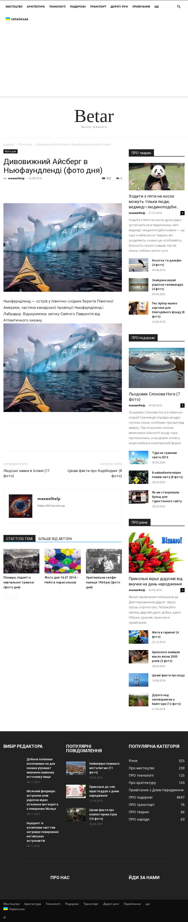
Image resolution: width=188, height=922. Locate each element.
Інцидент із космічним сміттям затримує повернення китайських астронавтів (43, 832)
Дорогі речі (119, 6)
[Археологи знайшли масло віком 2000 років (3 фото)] (138, 656)
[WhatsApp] (42, 189)
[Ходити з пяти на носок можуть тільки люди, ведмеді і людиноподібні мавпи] (157, 176)
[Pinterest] (31, 189)
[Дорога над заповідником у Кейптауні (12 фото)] (138, 699)
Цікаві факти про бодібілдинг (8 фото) (95, 473)
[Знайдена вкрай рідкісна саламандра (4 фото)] (138, 284)
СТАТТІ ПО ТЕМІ (19, 539)
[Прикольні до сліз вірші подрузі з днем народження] (76, 791)
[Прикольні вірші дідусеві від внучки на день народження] (157, 552)
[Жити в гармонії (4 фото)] (138, 637)
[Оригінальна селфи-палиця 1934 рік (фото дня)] (104, 561)
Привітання (141, 6)
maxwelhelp (16, 178)
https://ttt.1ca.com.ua (51, 505)
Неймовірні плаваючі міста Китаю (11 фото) (104, 768)
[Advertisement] (94, 62)
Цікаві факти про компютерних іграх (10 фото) (103, 814)
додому (8, 144)
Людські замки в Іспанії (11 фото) (26, 473)
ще (156, 6)
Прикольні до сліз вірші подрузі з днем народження (104, 791)
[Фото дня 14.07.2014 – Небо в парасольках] (63, 561)
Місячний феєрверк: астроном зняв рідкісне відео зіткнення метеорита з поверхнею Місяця (42, 800)
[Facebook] (8, 189)
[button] (179, 6)
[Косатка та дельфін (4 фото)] (138, 265)
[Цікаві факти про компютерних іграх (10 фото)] (76, 814)
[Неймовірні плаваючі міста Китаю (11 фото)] (76, 768)
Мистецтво (14, 6)
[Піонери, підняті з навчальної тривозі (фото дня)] (21, 561)
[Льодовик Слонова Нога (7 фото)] (157, 368)
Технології (57, 6)
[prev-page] (6, 597)
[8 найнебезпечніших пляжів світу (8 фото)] (138, 477)
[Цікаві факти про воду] (138, 680)
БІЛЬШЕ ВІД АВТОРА (55, 539)
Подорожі (78, 6)
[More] (53, 189)
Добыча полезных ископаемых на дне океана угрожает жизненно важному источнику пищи (41, 768)
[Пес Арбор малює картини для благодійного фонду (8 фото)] (138, 308)
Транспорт (98, 6)
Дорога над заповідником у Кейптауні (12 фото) (166, 699)
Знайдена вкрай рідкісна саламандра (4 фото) (167, 285)
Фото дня (25, 144)
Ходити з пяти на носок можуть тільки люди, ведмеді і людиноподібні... (154, 201)
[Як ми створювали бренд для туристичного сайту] (138, 497)
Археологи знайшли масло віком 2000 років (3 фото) (166, 657)
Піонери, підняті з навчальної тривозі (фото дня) (18, 582)
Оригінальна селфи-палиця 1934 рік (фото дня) (103, 582)
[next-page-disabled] (14, 597)
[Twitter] (19, 189)
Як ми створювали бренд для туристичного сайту (167, 497)
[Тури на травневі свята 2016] (138, 457)
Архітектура (36, 6)
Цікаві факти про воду (168, 675)
